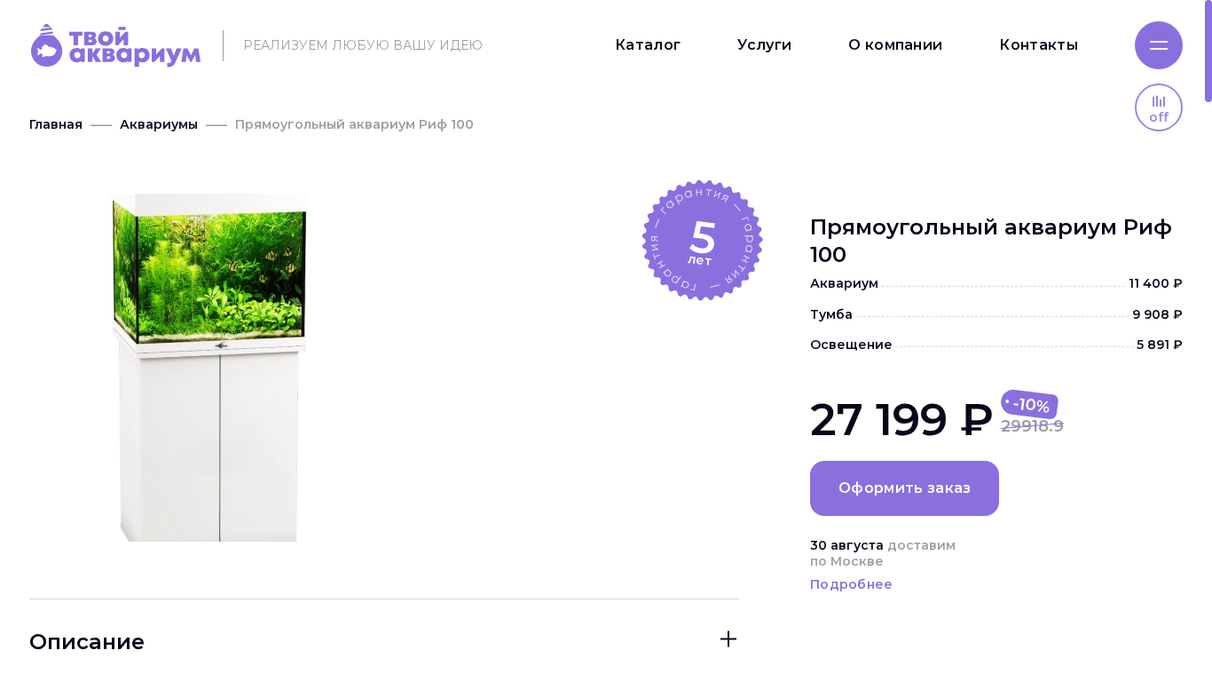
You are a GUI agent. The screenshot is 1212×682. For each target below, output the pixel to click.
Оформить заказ (904, 488)
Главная (56, 124)
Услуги (764, 44)
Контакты (1038, 44)
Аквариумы (159, 124)
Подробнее (851, 584)
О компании (895, 44)
